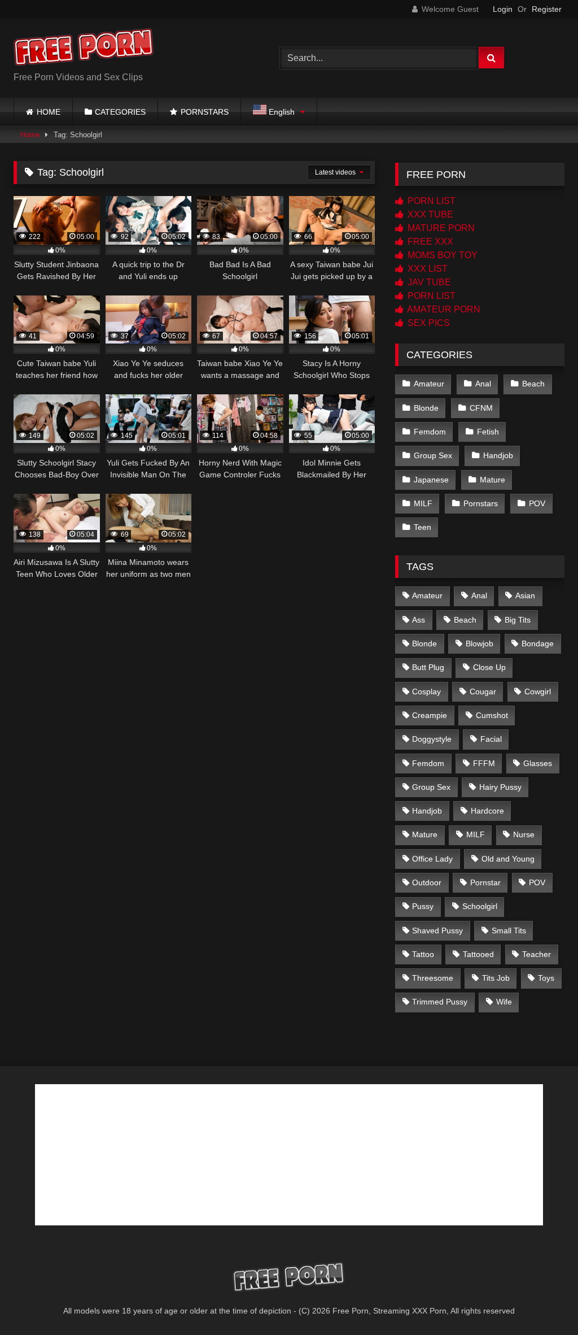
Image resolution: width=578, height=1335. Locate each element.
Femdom (430, 431)
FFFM (484, 763)
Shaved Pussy (437, 930)
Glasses (537, 763)
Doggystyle (432, 738)
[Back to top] (543, 1301)
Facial (491, 738)
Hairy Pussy (500, 787)
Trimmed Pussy (439, 1001)
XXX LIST (426, 268)
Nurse (524, 834)
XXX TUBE (429, 214)
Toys (546, 977)
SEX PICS (427, 323)
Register (547, 9)
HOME (48, 111)
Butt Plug (428, 667)
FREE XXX (429, 241)
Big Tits (518, 619)
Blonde (426, 407)
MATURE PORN (440, 228)
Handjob (498, 455)
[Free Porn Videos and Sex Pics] (129, 49)
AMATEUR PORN (442, 309)
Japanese (431, 479)
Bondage (538, 643)
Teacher (536, 954)
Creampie (429, 715)
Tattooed (478, 954)
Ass (418, 619)
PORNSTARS (205, 111)
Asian (525, 595)
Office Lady (432, 858)
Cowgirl (537, 691)
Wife (504, 1001)
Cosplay (426, 691)
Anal (483, 383)
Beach (533, 383)
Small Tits (509, 930)
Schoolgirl (479, 906)
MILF (423, 503)
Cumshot (492, 715)
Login (503, 9)
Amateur (429, 383)
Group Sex (433, 455)
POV (537, 503)
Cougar (483, 691)
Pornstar (485, 882)
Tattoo (423, 954)
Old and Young (508, 858)
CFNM (481, 407)
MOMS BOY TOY (441, 255)
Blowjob (479, 643)
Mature (492, 479)
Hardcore (487, 810)
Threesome (432, 977)
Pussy (423, 906)
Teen (422, 527)
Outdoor (426, 882)
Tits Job (496, 977)
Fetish (488, 431)
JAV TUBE (428, 282)
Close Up (489, 667)
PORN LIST (430, 201)
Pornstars (480, 503)
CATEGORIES (120, 111)
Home (30, 135)
